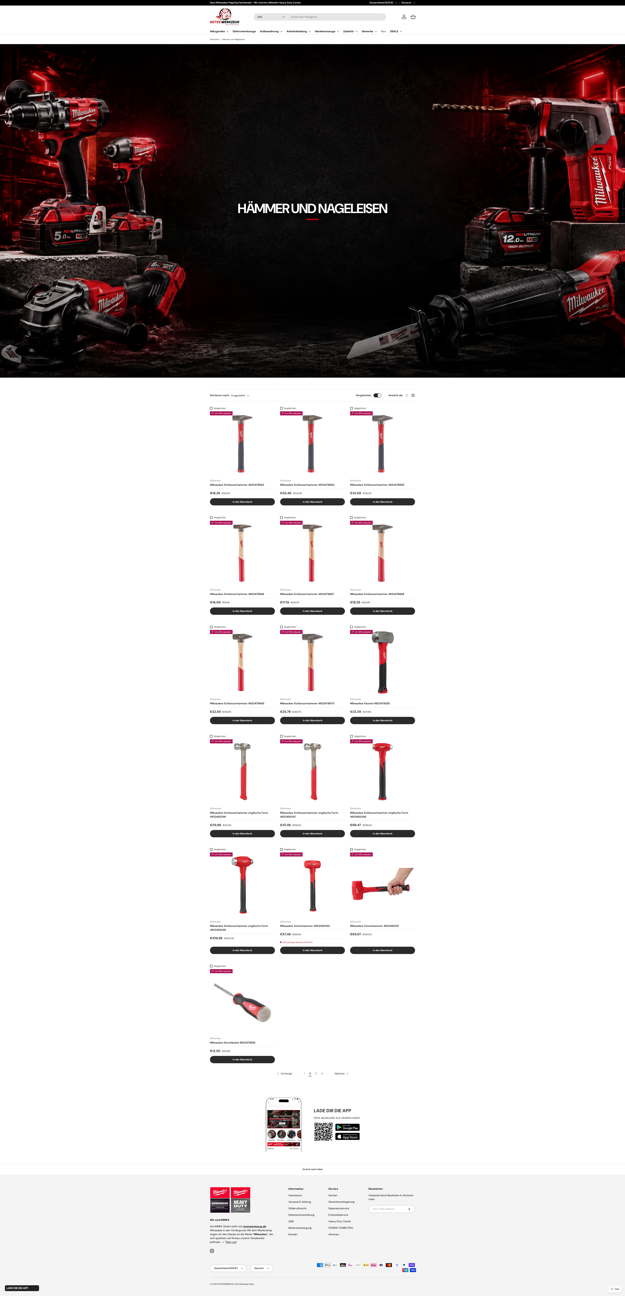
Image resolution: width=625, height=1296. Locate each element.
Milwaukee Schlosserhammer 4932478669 (237, 703)
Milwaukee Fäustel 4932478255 (370, 703)
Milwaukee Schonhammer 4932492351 (374, 926)
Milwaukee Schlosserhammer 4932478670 (307, 703)
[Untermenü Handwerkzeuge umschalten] (338, 31)
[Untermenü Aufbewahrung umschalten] (281, 31)
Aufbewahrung (269, 31)
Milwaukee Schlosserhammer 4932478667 (307, 594)
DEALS (394, 31)
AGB (291, 1221)
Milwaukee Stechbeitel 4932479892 (232, 1042)
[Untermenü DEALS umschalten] (401, 31)
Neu (383, 31)
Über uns (231, 1242)
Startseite (214, 39)
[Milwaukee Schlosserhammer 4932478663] (242, 443)
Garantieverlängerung (341, 1202)
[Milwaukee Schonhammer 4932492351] (382, 884)
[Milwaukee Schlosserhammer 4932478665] (382, 443)
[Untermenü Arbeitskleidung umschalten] (310, 31)
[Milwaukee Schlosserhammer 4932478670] (312, 662)
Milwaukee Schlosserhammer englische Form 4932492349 (239, 928)
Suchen (332, 1195)
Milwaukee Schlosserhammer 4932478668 (377, 594)
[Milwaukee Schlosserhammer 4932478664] (312, 443)
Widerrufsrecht (297, 1208)
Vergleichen (363, 395)
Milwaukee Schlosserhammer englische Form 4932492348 (379, 814)
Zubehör (348, 31)
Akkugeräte (217, 31)
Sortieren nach (219, 395)
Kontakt (292, 1234)
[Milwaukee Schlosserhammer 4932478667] (312, 553)
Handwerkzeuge (325, 31)
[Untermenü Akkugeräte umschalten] (227, 31)
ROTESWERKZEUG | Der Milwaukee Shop (235, 1284)
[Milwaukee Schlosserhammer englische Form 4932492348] (382, 771)
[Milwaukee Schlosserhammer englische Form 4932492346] (242, 771)
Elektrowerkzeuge (244, 31)
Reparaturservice (338, 1208)
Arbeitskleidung (297, 31)
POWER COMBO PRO (340, 1228)
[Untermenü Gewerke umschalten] (376, 31)
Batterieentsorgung (300, 1228)
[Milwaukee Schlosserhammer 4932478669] (242, 662)
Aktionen (333, 1234)
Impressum (295, 1195)
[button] (413, 16)
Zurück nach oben (312, 1169)
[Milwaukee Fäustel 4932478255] (382, 662)
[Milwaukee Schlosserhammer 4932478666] (242, 553)
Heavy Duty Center (339, 1221)
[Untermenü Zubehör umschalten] (357, 31)
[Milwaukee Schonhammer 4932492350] (312, 884)
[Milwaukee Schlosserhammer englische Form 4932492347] (312, 771)
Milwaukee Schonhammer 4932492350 (305, 926)
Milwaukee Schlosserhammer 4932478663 (237, 485)
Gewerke (367, 31)
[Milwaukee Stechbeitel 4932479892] (242, 1001)
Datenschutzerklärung (301, 1215)
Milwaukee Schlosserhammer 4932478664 (307, 485)
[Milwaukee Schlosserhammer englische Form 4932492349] (242, 884)
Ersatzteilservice (338, 1215)
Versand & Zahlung (299, 1202)
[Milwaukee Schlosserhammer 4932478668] (382, 553)
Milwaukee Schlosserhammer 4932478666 (237, 594)
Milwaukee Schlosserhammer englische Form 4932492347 (309, 814)
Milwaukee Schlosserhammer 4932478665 (377, 485)
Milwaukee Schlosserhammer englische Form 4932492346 (239, 814)
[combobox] (320, 17)
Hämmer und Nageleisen (233, 39)
